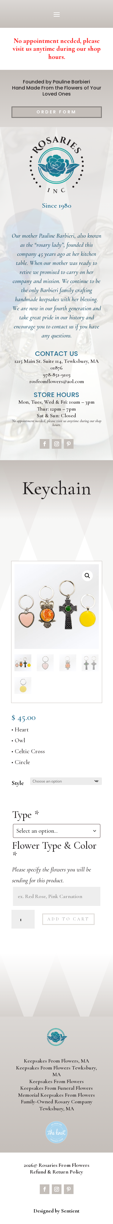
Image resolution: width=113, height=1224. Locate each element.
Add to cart (68, 919)
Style (18, 783)
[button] (87, 575)
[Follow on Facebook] (44, 444)
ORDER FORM (56, 112)
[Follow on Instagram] (56, 444)
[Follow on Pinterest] (69, 444)
